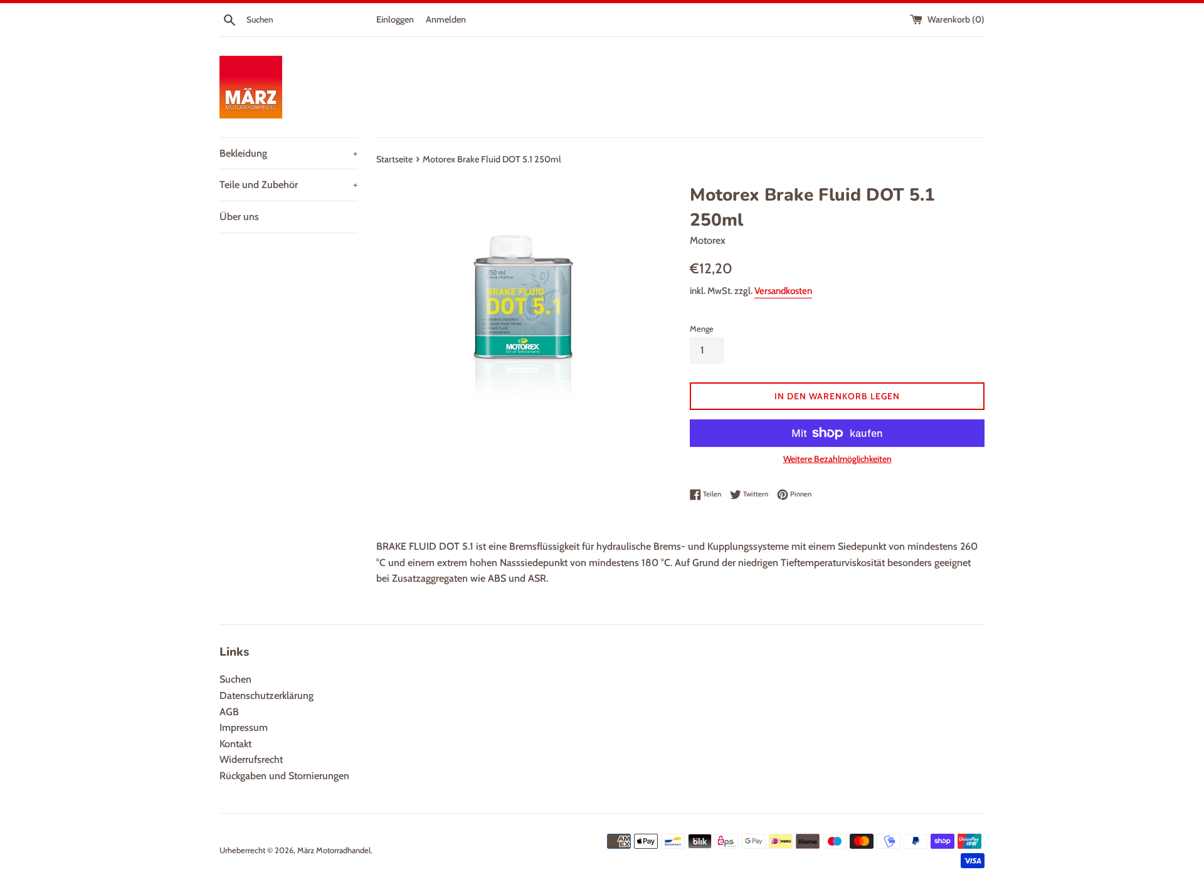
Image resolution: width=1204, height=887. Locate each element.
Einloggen (395, 19)
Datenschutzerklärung (266, 695)
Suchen (235, 679)
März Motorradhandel (334, 850)
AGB (229, 712)
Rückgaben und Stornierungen (284, 776)
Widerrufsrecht (251, 759)
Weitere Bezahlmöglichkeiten (837, 458)
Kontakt (235, 744)
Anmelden (446, 19)
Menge (702, 328)
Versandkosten (783, 291)
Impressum (243, 727)
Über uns (239, 217)
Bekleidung (288, 153)
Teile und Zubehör (288, 185)
